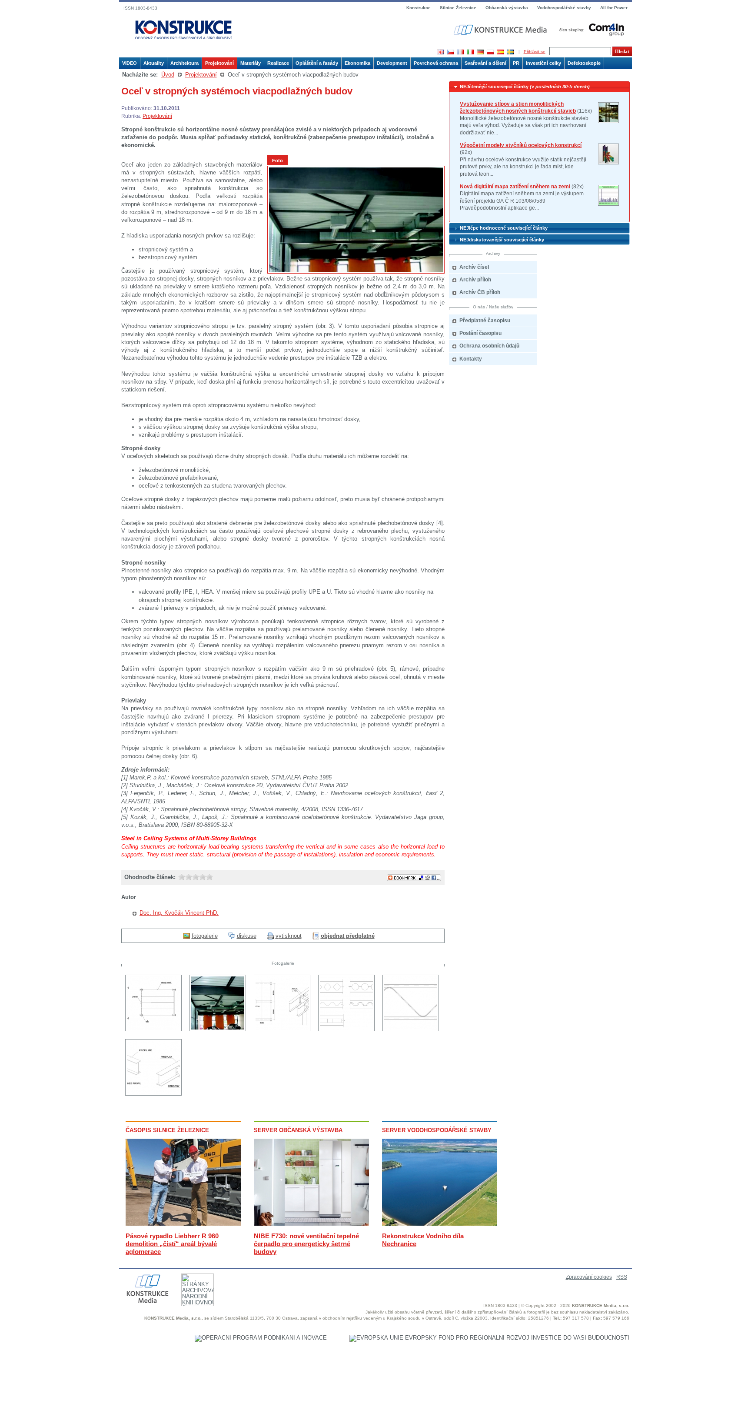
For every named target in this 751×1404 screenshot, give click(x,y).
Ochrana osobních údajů (489, 346)
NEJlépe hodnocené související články (504, 228)
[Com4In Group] (590, 29)
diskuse (246, 936)
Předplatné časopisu (484, 321)
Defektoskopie (584, 63)
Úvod (167, 74)
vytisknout (289, 936)
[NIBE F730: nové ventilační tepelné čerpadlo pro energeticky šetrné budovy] (311, 1223)
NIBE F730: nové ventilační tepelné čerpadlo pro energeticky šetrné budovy (306, 1243)
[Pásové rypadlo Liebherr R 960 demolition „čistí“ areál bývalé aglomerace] (183, 1223)
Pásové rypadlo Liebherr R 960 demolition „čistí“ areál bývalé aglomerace (172, 1243)
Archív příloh (475, 280)
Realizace (278, 63)
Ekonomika (357, 63)
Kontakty (470, 359)
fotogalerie (205, 936)
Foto (277, 160)
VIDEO (129, 63)
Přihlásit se (534, 51)
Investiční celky (543, 63)
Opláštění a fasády (317, 63)
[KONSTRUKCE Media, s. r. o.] (501, 30)
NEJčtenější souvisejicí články (525, 86)
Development (392, 63)
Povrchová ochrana (436, 63)
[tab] (539, 86)
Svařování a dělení (485, 63)
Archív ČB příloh (479, 292)
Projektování (219, 63)
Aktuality (153, 63)
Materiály (250, 63)
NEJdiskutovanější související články (502, 239)
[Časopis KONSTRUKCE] (183, 30)
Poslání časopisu (480, 333)
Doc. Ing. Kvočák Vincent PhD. (179, 912)
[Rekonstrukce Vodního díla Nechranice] (439, 1223)
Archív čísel (474, 267)
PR (516, 63)
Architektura (184, 63)
